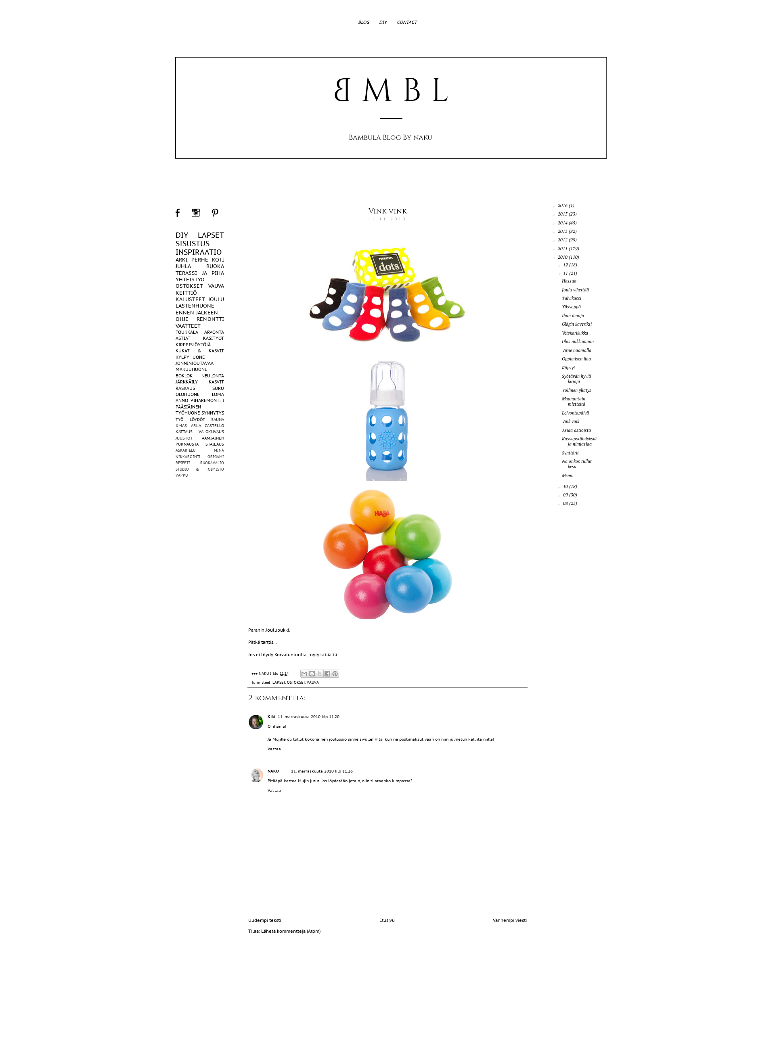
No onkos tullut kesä (577, 464)
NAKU (273, 771)
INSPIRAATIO (199, 252)
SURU (218, 388)
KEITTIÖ (186, 292)
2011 (563, 248)
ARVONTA (214, 332)
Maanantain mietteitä (573, 401)
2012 (563, 240)
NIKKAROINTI (188, 456)
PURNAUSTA (187, 444)
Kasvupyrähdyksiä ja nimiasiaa (579, 441)
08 (566, 503)
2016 (563, 205)
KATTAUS (184, 431)
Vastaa (274, 749)
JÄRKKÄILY (187, 382)
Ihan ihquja (573, 315)
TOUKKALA (187, 332)
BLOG (363, 22)
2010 (563, 257)
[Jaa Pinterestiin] (335, 674)
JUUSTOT (184, 438)
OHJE (182, 319)
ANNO (182, 400)
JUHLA (183, 266)
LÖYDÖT (197, 419)
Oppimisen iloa (576, 359)
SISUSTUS (192, 243)
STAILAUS (214, 444)
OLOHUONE (187, 394)
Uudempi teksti (264, 920)
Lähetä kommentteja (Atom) (290, 931)
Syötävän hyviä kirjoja (576, 378)
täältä (331, 654)
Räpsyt (568, 368)
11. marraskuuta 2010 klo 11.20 (308, 716)
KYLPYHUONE (190, 357)
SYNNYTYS (212, 413)
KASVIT (216, 382)
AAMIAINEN (213, 438)
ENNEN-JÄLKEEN (197, 312)
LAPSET (278, 682)
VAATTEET (188, 325)
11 (566, 273)
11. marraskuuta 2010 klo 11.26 (322, 771)
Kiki (271, 716)
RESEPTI (183, 463)
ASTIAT (183, 338)
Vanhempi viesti (510, 920)
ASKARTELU (185, 450)
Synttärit (570, 453)
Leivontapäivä (575, 413)
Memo (568, 475)
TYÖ (179, 419)
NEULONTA (212, 376)
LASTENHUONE (195, 305)
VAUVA (313, 682)
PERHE (199, 259)
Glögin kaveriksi (577, 324)
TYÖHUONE (188, 413)
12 (566, 265)
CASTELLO (214, 425)
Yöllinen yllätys (576, 390)
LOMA (218, 394)
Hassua (569, 281)
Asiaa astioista (576, 430)
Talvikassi (571, 298)
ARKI (182, 259)
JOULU (216, 299)
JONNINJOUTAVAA (195, 363)
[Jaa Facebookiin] (327, 674)
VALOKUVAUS (211, 431)
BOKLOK (184, 376)
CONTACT (407, 22)
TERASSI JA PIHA (200, 273)
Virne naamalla (576, 350)
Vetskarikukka (575, 333)
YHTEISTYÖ (190, 279)
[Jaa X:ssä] (320, 674)
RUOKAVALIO (212, 463)
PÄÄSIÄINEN (188, 407)
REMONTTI (210, 319)
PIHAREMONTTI (207, 400)
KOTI (218, 259)
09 (566, 495)
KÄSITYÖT (213, 338)
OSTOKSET (296, 682)
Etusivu (387, 920)
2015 (563, 214)
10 (566, 486)
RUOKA (215, 266)
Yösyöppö (571, 307)
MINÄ (219, 450)
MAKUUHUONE (191, 369)
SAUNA (217, 419)
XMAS (181, 425)
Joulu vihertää (575, 290)
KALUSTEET (190, 299)
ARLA (196, 425)
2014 (563, 223)
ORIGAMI (215, 456)
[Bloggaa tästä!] (312, 674)
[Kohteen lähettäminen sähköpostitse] (304, 674)
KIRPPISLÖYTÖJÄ (193, 345)
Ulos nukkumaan (578, 341)
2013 (563, 231)
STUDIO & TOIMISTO (200, 469)
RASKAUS (185, 388)
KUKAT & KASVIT (200, 351)
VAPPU (182, 475)
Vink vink (388, 211)
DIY (383, 22)
